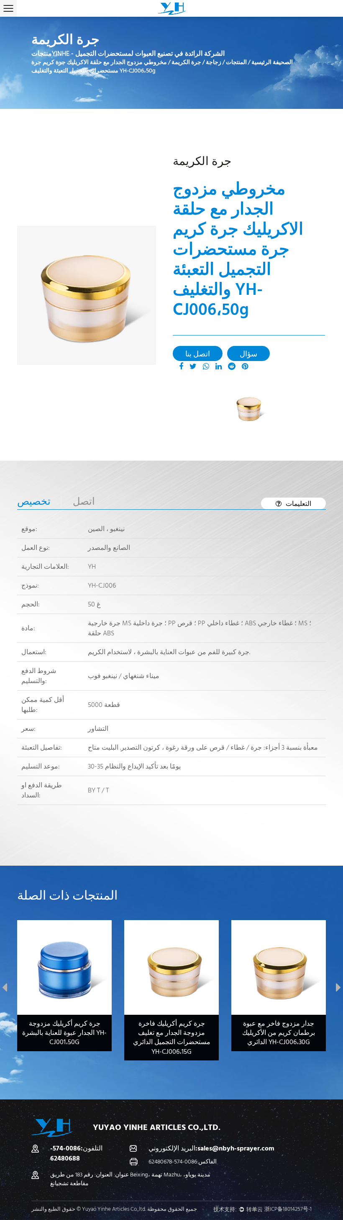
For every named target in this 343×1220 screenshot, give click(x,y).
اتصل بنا (197, 354)
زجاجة (213, 62)
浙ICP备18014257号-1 (288, 1209)
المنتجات (236, 62)
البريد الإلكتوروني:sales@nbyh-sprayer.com (211, 1148)
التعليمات (298, 503)
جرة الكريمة (186, 62)
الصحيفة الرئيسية (272, 62)
